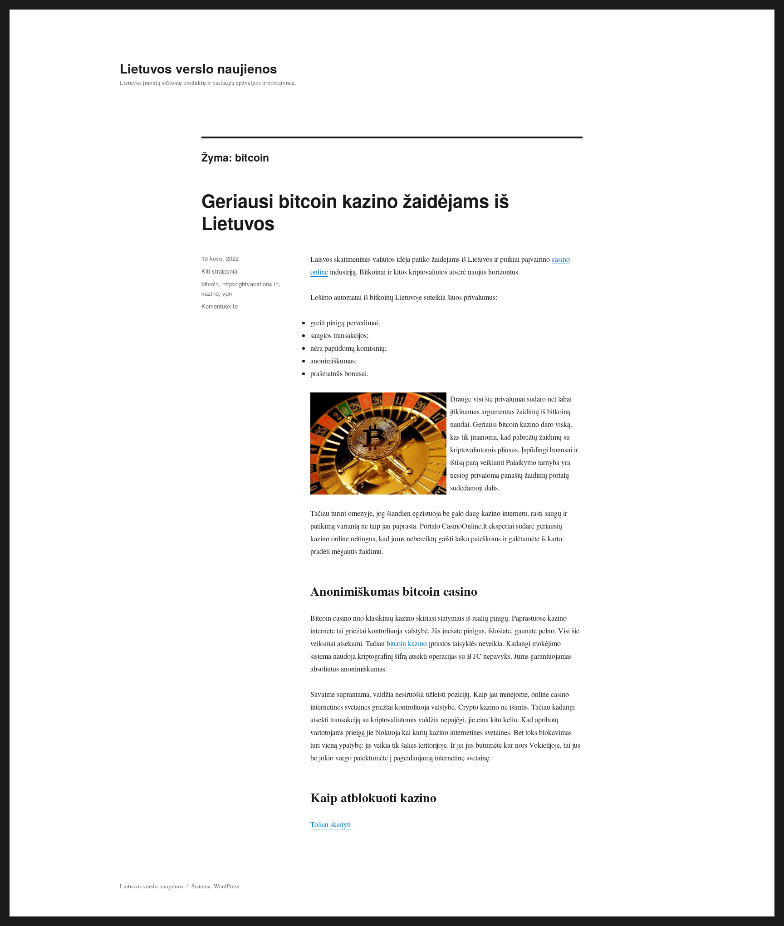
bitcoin (210, 283)
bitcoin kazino (407, 643)
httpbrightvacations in (250, 283)
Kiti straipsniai (220, 271)
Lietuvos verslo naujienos (198, 68)
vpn (227, 293)
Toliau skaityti (330, 824)
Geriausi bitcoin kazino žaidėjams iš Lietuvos (355, 211)
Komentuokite (219, 306)
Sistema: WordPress (215, 886)
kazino (210, 293)
